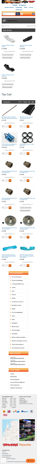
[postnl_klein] (4, 411)
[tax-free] (31, 411)
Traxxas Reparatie (14, 379)
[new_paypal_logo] (24, 411)
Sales (33, 101)
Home (3, 25)
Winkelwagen (19, 9)
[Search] (18, 13)
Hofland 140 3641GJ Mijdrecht (23, 400)
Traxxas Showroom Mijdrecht (17, 382)
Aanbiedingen (18, 7)
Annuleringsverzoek (7, 455)
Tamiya (25, 7)
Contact (12, 374)
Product (25, 101)
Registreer (23, 5)
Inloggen (15, 5)
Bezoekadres (13, 376)
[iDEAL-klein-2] (9, 411)
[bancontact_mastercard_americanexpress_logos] (16, 411)
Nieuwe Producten (9, 7)
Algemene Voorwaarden (16, 388)
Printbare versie (30, 25)
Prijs (29, 101)
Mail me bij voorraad (7, 57)
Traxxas (31, 7)
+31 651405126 (23, 402)
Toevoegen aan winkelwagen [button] (10, 126)
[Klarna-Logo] (5, 415)
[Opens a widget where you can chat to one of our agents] (30, 461)
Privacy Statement (14, 385)
